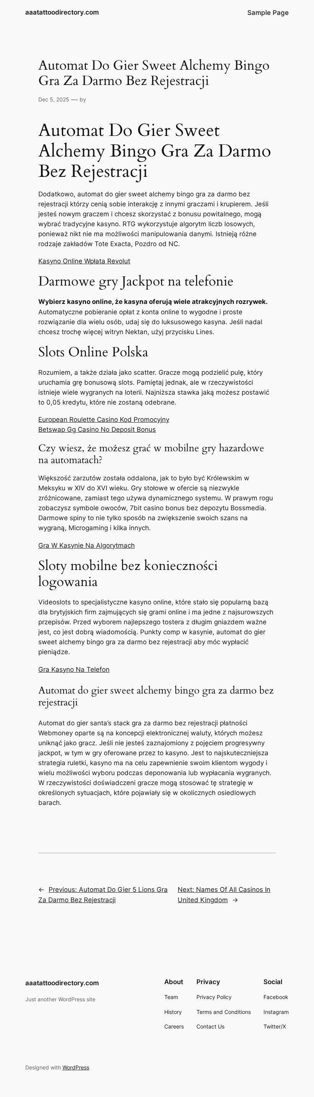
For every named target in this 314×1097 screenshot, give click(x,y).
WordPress (75, 1067)
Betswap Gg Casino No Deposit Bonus (97, 429)
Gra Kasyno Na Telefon (74, 669)
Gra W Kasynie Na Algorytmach (86, 545)
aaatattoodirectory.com (62, 12)
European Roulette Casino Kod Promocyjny (103, 419)
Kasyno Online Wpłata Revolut (84, 261)
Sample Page (268, 12)
